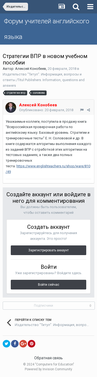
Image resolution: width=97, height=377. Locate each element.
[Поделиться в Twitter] (6, 343)
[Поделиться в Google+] (23, 343)
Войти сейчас (48, 285)
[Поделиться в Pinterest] (31, 343)
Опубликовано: (46, 110)
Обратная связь (48, 358)
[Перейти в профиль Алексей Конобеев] (10, 107)
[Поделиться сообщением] (88, 110)
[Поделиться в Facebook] (15, 343)
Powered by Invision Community (48, 369)
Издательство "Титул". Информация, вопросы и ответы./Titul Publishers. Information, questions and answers (44, 80)
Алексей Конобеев (30, 69)
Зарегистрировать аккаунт (48, 250)
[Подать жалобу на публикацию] (82, 110)
